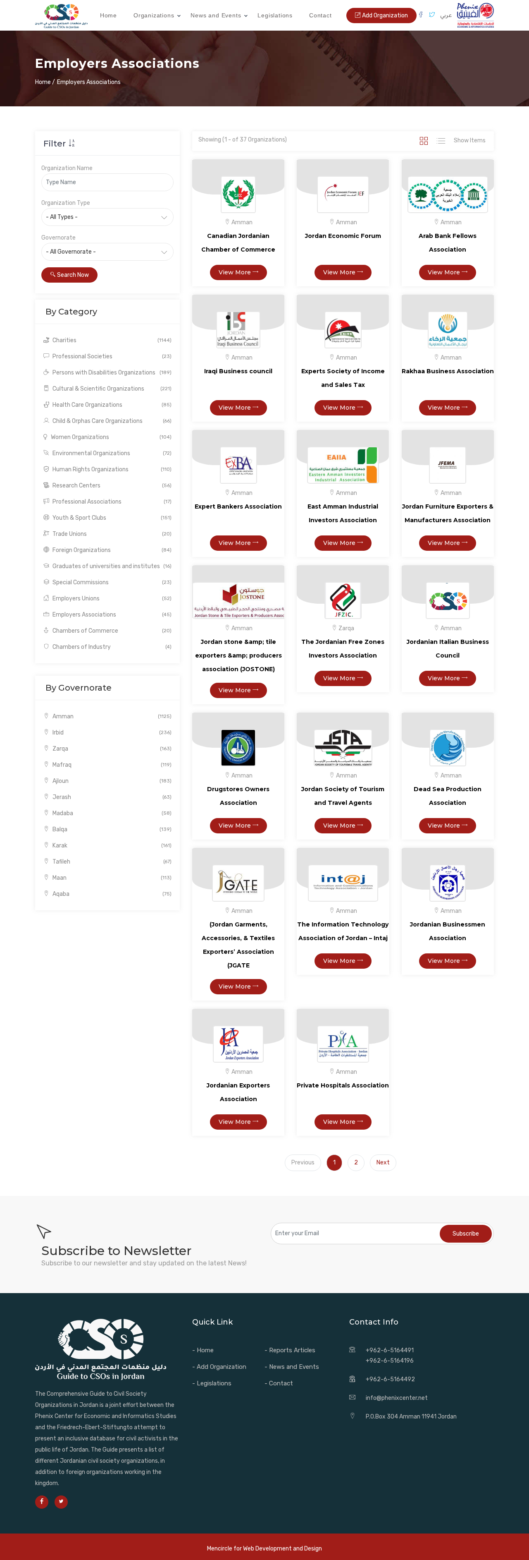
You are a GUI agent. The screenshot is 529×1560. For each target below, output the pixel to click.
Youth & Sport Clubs (111, 517)
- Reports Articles (289, 1350)
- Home (203, 1350)
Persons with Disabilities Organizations (111, 372)
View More (236, 272)
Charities (111, 340)
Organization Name (67, 168)
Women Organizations (111, 437)
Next (383, 1162)
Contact (320, 15)
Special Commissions (111, 582)
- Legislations (211, 1383)
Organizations (153, 15)
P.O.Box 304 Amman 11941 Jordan (411, 1416)
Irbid (111, 732)
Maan (111, 877)
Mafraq (111, 764)
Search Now (72, 274)
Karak (111, 845)
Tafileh (111, 861)
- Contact (278, 1383)
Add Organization (384, 15)
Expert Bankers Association (238, 506)
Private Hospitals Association (343, 1085)
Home (108, 15)
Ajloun (111, 781)
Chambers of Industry (111, 646)
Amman (111, 716)
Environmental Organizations (111, 453)
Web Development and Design (282, 1548)
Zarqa (111, 748)
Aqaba (111, 894)
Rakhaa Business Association (448, 371)
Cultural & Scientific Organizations (111, 388)
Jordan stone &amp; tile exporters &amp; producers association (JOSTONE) (238, 655)
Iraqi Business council (238, 371)
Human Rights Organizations (111, 469)
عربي (446, 15)
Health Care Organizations (111, 404)
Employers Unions (111, 598)
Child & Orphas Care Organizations (111, 421)
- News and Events (291, 1366)
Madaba (111, 813)
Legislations (275, 15)
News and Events (216, 15)
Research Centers (111, 485)
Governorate (58, 237)
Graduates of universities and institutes (111, 566)
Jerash (111, 797)
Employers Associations (111, 614)
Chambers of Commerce (111, 630)
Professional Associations (111, 501)
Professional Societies (111, 356)
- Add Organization (219, 1366)
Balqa (111, 829)
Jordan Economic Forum (343, 236)
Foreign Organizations (111, 550)
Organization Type (65, 202)
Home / (45, 82)
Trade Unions (111, 534)
